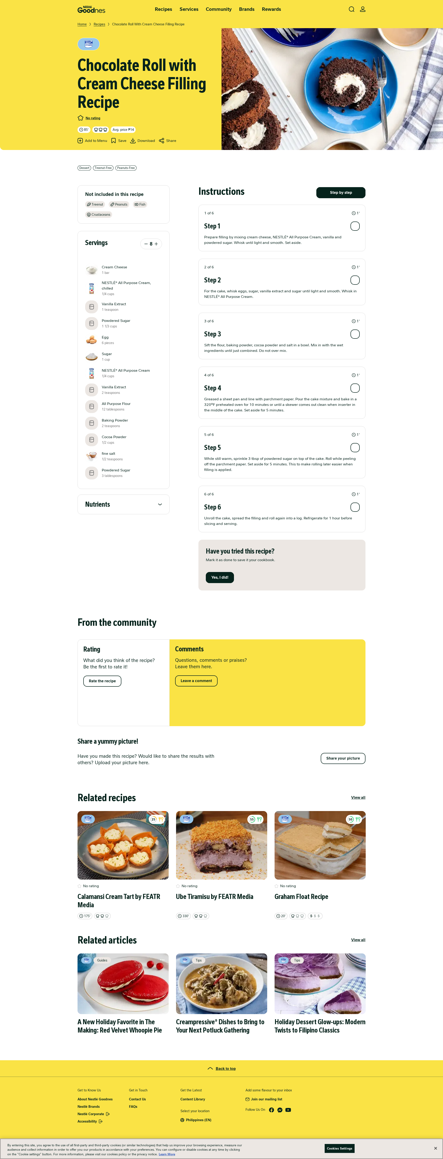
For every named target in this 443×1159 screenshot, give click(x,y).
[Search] (351, 9)
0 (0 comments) (81, 118)
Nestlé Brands (89, 1107)
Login (362, 9)
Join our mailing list (266, 1099)
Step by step (341, 192)
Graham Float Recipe (301, 896)
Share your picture (343, 758)
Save (122, 140)
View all (358, 797)
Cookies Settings (339, 1148)
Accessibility (87, 1121)
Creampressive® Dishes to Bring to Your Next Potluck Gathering (220, 1026)
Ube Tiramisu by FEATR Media (214, 896)
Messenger (280, 1110)
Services (189, 9)
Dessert (84, 168)
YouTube (288, 1110)
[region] (221, 1148)
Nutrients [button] (97, 504)
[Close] (436, 1148)
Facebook (271, 1110)
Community (219, 9)
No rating (93, 118)
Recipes (163, 9)
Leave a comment (196, 680)
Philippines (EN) (198, 1120)
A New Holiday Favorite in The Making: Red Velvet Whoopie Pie (120, 1026)
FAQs (133, 1107)
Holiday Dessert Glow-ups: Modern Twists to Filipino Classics (320, 1026)
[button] (282, 213)
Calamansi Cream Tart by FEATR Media (119, 900)
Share (171, 140)
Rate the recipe (102, 681)
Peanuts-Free (126, 168)
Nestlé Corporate (91, 1114)
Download (146, 140)
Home (82, 24)
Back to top (226, 1068)
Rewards (271, 9)
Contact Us (137, 1099)
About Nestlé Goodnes (95, 1099)
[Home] (91, 9)
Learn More (167, 1154)
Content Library (192, 1099)
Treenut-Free (103, 168)
